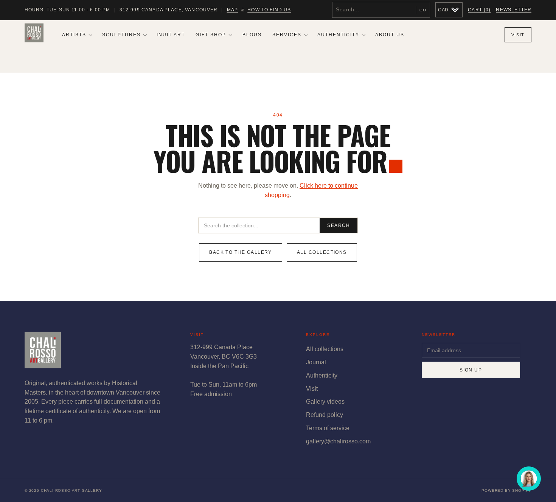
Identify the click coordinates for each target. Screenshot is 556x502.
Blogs (252, 34)
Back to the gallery (240, 252)
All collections (322, 252)
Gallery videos (325, 401)
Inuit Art (171, 34)
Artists (74, 34)
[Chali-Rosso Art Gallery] (34, 34)
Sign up (471, 370)
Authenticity (338, 34)
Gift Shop (211, 34)
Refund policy (324, 415)
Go (422, 10)
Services (286, 34)
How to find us (269, 10)
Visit (518, 35)
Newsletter (513, 10)
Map (232, 10)
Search (338, 225)
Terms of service (327, 428)
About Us (389, 34)
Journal (316, 362)
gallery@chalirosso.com (338, 441)
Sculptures (121, 34)
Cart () (479, 10)
